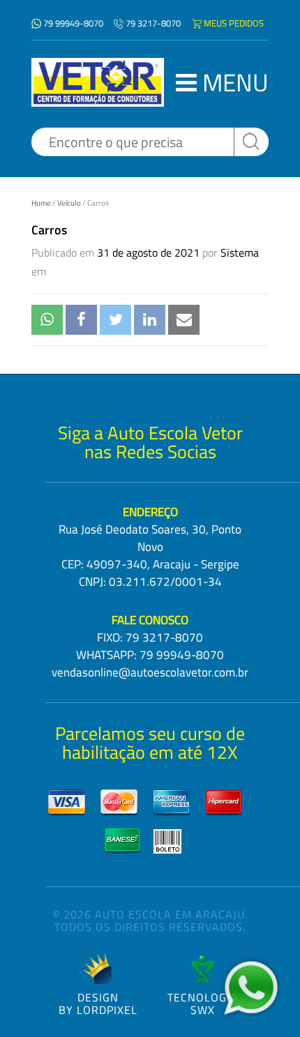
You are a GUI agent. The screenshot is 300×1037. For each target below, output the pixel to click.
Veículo (69, 203)
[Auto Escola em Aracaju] (97, 82)
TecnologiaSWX (202, 1002)
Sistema (239, 252)
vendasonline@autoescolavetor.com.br (150, 672)
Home (41, 203)
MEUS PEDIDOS (234, 23)
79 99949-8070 (73, 23)
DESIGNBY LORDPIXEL (98, 1002)
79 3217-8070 (153, 23)
